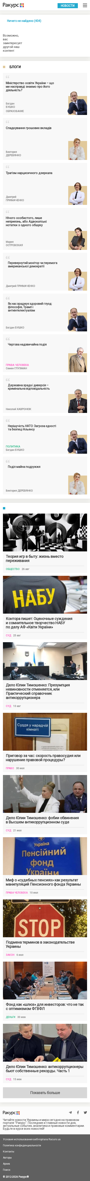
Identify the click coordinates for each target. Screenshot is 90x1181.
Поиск (6, 1169)
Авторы (7, 1157)
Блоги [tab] (15, 67)
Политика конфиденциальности (22, 1145)
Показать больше (45, 1092)
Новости (68, 5)
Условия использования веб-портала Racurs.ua (31, 1139)
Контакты (8, 1151)
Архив (6, 1163)
